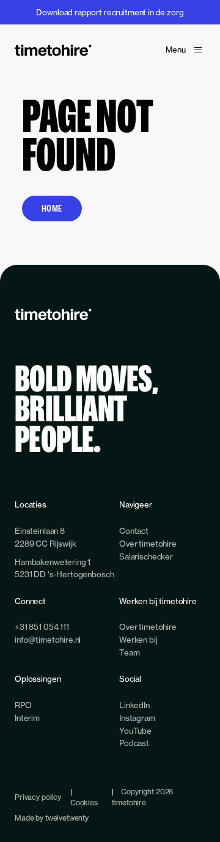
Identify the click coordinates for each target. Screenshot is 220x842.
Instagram (137, 718)
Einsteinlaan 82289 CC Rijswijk (45, 537)
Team (129, 652)
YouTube (135, 731)
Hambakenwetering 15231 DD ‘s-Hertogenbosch (64, 568)
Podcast (134, 743)
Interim (27, 718)
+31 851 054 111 (42, 627)
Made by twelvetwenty (52, 817)
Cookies (84, 802)
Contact (133, 531)
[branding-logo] (53, 50)
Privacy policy (38, 797)
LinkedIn (134, 705)
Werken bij (138, 639)
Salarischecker (146, 556)
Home (52, 208)
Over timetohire (148, 543)
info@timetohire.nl (48, 639)
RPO (23, 705)
